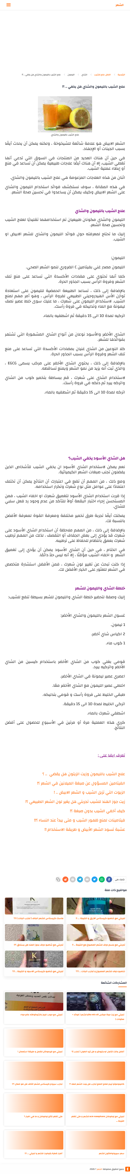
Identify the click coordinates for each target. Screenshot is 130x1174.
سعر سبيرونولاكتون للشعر (111, 1153)
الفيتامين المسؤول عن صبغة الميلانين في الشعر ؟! (81, 783)
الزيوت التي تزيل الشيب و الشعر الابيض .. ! (89, 792)
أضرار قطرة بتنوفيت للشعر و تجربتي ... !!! (43, 1153)
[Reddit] (65, 879)
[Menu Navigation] (8, 5)
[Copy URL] (58, 879)
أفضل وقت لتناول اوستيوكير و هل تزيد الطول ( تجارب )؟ (98, 1052)
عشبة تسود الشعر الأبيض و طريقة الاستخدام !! (85, 829)
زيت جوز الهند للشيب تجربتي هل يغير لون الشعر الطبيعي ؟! (75, 801)
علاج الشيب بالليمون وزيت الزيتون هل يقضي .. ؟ (83, 774)
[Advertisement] (65, 43)
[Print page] (72, 879)
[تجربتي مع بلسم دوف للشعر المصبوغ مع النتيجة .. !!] (96, 932)
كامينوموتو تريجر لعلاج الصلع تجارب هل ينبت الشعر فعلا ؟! (96, 1084)
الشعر (120, 5)
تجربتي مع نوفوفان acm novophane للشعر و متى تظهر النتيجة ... (97, 1118)
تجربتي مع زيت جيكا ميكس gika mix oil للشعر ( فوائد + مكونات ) (98, 1017)
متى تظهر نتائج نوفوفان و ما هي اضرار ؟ (43, 1116)
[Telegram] (80, 879)
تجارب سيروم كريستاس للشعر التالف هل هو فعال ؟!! (37, 1084)
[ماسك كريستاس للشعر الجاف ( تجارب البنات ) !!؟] (34, 906)
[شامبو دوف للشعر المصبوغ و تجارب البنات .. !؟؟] (96, 959)
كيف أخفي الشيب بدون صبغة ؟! (97, 811)
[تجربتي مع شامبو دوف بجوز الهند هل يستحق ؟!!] (34, 932)
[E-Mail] (87, 879)
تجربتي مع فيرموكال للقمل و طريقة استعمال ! (40, 1052)
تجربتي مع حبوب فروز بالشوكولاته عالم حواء (41, 1015)
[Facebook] (109, 879)
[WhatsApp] (101, 879)
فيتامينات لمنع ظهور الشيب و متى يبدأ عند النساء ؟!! (79, 820)
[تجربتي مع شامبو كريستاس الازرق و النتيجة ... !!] (96, 906)
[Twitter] (94, 879)
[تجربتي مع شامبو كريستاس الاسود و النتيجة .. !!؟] (34, 959)
